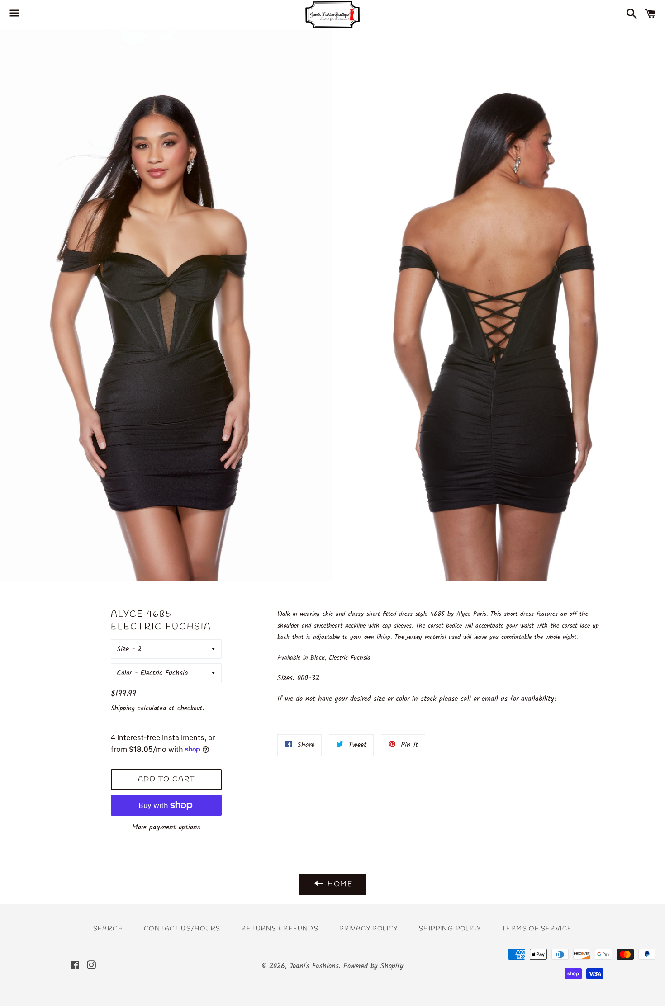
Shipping (123, 708)
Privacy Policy (368, 929)
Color (124, 673)
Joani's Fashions (314, 966)
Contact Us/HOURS (182, 929)
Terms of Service (537, 929)
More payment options (166, 827)
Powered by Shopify (373, 966)
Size (123, 649)
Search (108, 929)
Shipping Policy (450, 929)
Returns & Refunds (279, 929)
